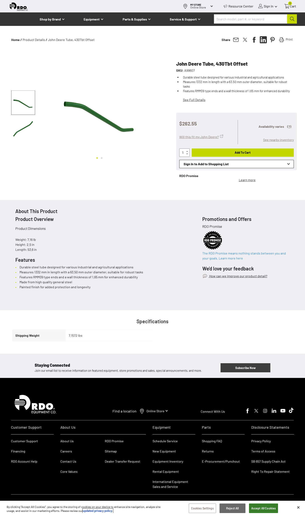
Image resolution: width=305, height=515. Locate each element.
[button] (23, 102)
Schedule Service (165, 441)
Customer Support (24, 441)
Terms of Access (263, 451)
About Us (67, 441)
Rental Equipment (165, 471)
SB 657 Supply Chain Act (268, 461)
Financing (18, 451)
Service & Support (183, 19)
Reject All (232, 508)
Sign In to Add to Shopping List (206, 164)
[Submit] (292, 19)
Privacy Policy (261, 441)
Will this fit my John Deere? (199, 137)
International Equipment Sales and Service (170, 484)
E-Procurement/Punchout (221, 461)
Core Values (69, 471)
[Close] (298, 507)
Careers (66, 451)
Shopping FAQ (212, 441)
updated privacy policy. (98, 511)
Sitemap (111, 451)
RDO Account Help (24, 461)
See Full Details (194, 100)
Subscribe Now (245, 368)
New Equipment (164, 451)
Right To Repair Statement (270, 471)
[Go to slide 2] (101, 158)
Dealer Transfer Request (122, 461)
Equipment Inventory (167, 461)
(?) (289, 126)
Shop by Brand (50, 19)
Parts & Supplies (135, 19)
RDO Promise (114, 441)
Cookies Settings (202, 508)
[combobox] (255, 19)
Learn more (247, 180)
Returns (208, 451)
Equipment (92, 19)
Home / (16, 40)
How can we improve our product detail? (238, 276)
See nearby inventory (278, 140)
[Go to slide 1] (97, 158)
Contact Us (68, 461)
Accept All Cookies (263, 508)
